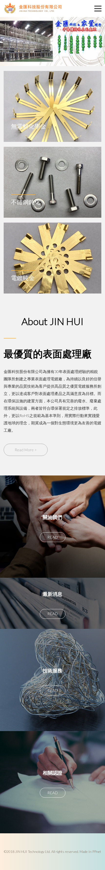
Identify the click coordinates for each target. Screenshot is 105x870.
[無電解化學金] (52, 81)
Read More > (26, 449)
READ (52, 537)
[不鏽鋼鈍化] (52, 157)
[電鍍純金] (52, 233)
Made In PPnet (90, 851)
